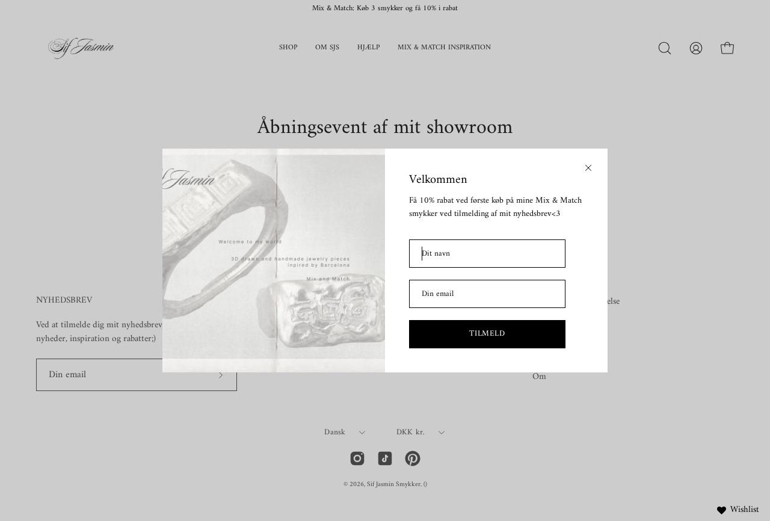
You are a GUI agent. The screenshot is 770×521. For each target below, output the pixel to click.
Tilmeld (487, 334)
